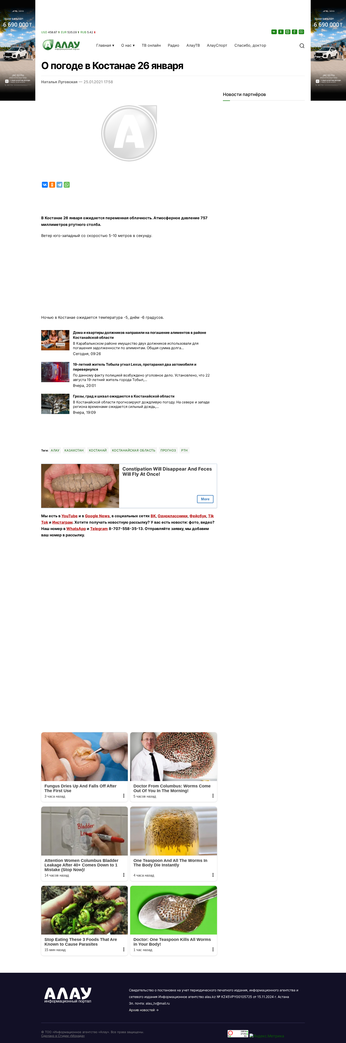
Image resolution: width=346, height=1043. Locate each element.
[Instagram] (288, 31)
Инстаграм (62, 522)
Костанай (98, 450)
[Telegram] (59, 185)
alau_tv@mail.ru (158, 1003)
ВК (153, 515)
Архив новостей (142, 1010)
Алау (55, 450)
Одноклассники (173, 515)
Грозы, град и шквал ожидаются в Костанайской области (123, 396)
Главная (103, 45)
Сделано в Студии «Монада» (63, 1036)
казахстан (74, 450)
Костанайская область (133, 450)
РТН (184, 450)
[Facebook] (295, 31)
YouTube (69, 515)
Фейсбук (197, 515)
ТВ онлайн (151, 45)
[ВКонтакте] (274, 31)
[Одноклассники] (281, 31)
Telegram (99, 528)
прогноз (168, 450)
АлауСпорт (217, 45)
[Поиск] (302, 45)
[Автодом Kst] (17, 521)
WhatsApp (76, 528)
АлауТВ (193, 45)
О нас (126, 45)
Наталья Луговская (59, 81)
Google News (97, 515)
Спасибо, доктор (250, 45)
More (205, 499)
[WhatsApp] (67, 185)
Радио (173, 45)
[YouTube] (301, 31)
